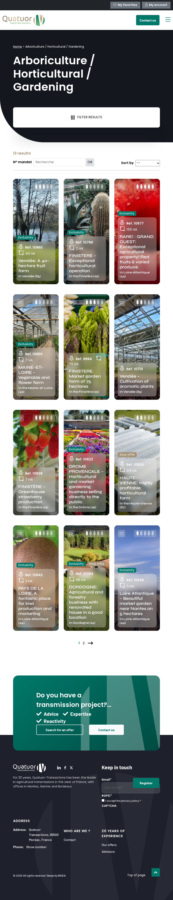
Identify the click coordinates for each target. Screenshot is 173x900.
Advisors (108, 851)
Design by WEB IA (56, 875)
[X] (71, 768)
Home (17, 46)
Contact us (106, 729)
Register (146, 782)
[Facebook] (65, 768)
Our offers (109, 844)
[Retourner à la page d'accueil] (24, 20)
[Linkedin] (59, 768)
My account (158, 5)
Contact (70, 839)
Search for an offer (60, 729)
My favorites (127, 5)
